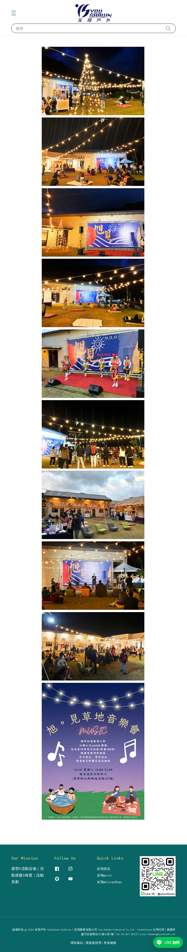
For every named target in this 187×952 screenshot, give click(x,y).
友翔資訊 (103, 869)
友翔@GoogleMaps (109, 882)
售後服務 (110, 942)
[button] (14, 13)
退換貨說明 (93, 942)
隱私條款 (77, 942)
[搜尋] (168, 28)
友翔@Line (104, 875)
